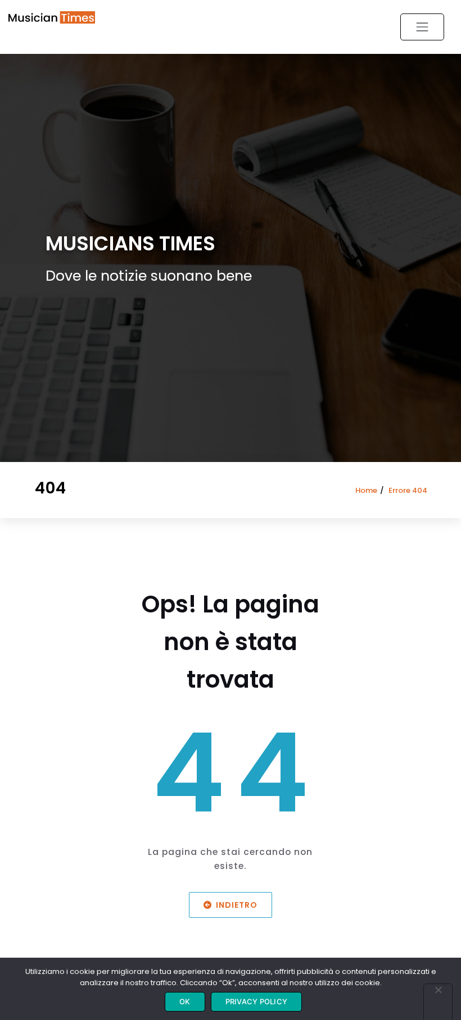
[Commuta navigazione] (422, 26)
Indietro (236, 904)
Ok (185, 1001)
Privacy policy (256, 1001)
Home (366, 490)
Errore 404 (407, 490)
